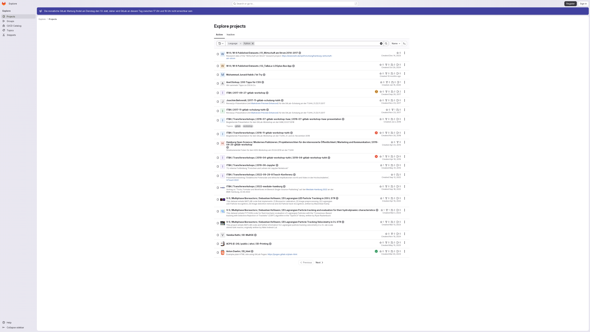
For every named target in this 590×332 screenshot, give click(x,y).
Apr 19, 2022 (395, 201)
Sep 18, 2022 (395, 189)
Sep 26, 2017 (395, 94)
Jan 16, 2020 (395, 85)
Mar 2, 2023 (395, 213)
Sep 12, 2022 (395, 177)
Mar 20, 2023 (395, 254)
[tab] (219, 34)
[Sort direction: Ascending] (404, 43)
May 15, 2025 (395, 245)
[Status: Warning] (376, 91)
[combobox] (396, 43)
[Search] (386, 43)
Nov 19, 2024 (395, 236)
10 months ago (394, 76)
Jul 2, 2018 (396, 122)
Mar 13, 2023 (395, 224)
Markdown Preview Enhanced (264, 103)
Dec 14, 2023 (395, 55)
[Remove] (253, 43)
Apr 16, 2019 (395, 159)
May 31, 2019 (395, 168)
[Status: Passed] (376, 251)
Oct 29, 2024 (395, 67)
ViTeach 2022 (232, 180)
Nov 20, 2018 (395, 135)
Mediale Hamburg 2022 (316, 189)
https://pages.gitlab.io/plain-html (282, 254)
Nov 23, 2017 (395, 103)
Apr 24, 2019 (395, 145)
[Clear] (381, 43)
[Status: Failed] (376, 133)
